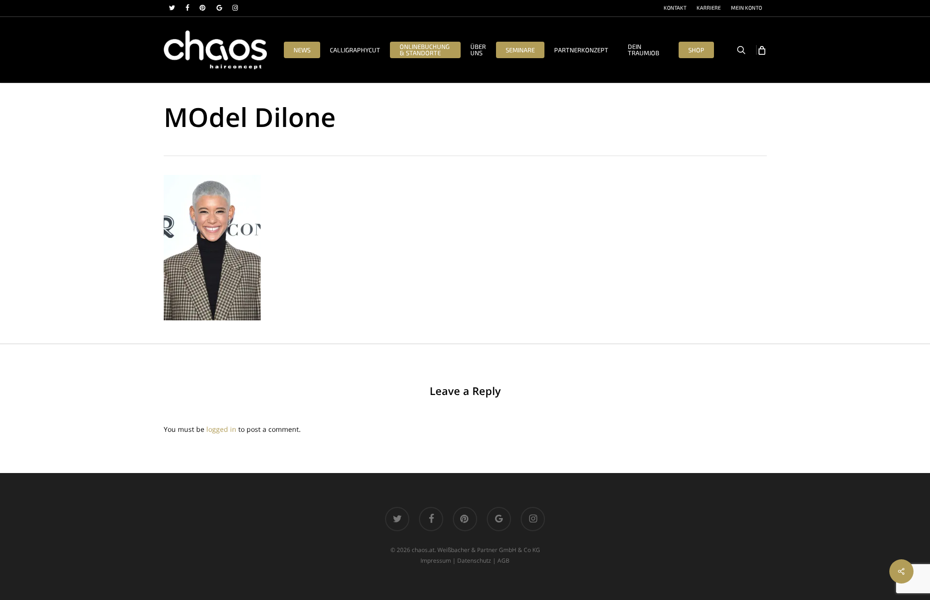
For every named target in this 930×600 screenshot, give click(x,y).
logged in (221, 429)
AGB (503, 560)
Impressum (435, 560)
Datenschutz (474, 560)
